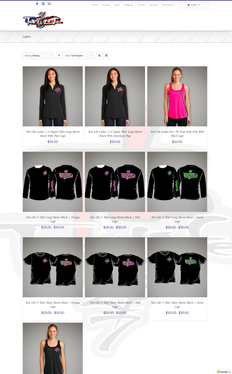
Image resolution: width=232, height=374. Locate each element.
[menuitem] (95, 5)
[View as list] (106, 55)
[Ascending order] (59, 55)
